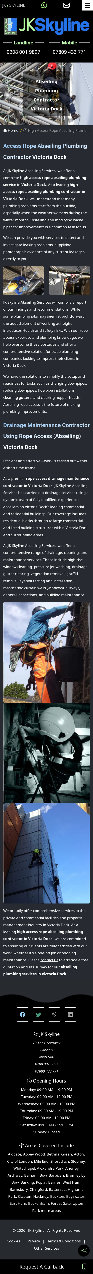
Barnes (54, 1182)
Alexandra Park (50, 1168)
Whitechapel (24, 1168)
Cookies (13, 1241)
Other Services (46, 1248)
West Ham (71, 1182)
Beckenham (38, 1203)
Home (12, 130)
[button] (22, 1014)
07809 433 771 (69, 51)
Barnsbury (19, 1189)
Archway (15, 1175)
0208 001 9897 (23, 51)
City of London (19, 1161)
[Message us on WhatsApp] (44, 5)
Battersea (57, 1189)
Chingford (38, 1189)
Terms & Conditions (64, 1241)
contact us (49, 959)
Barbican (56, 1175)
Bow (43, 1175)
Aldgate (14, 1154)
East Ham (18, 1203)
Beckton (57, 1196)
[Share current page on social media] (84, 1251)
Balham (31, 1175)
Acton (79, 1154)
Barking (27, 1182)
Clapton (24, 1196)
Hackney (40, 1196)
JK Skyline (13, 5)
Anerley (72, 1168)
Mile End (41, 1161)
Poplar (41, 1182)
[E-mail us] (66, 5)
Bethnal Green (59, 1154)
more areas (51, 1210)
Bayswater (75, 1196)
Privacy (34, 1241)
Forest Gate (61, 1203)
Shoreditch (59, 1161)
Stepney (78, 1161)
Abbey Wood (34, 1154)
